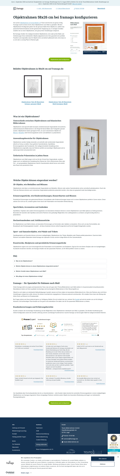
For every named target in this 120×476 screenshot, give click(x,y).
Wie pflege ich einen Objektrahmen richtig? (29, 276)
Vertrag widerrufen (41, 444)
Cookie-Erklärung (41, 439)
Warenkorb (101, 8)
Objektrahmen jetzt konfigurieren (60, 59)
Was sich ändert (77, 4)
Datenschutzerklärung (42, 434)
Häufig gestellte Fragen (19, 437)
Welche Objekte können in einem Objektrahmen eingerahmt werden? (37, 266)
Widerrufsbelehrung (42, 437)
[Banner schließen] (118, 456)
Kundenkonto (16, 450)
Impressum (39, 428)
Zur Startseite (16, 444)
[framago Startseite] (18, 8)
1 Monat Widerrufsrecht (64, 8)
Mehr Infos (94, 335)
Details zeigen (25, 473)
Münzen (15, 132)
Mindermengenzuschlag (19, 431)
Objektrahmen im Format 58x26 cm (30, 22)
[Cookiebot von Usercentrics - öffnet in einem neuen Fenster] (10, 473)
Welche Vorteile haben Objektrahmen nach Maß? (31, 271)
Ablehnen (102, 464)
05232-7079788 (79, 8)
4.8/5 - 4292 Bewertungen (45, 8)
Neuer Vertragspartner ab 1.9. (44, 449)
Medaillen (21, 132)
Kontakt (77, 299)
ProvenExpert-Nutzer (38, 349)
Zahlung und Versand (18, 428)
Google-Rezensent (100, 383)
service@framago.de (71, 439)
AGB (37, 431)
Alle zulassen (102, 458)
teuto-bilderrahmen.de (71, 442)
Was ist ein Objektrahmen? (24, 261)
